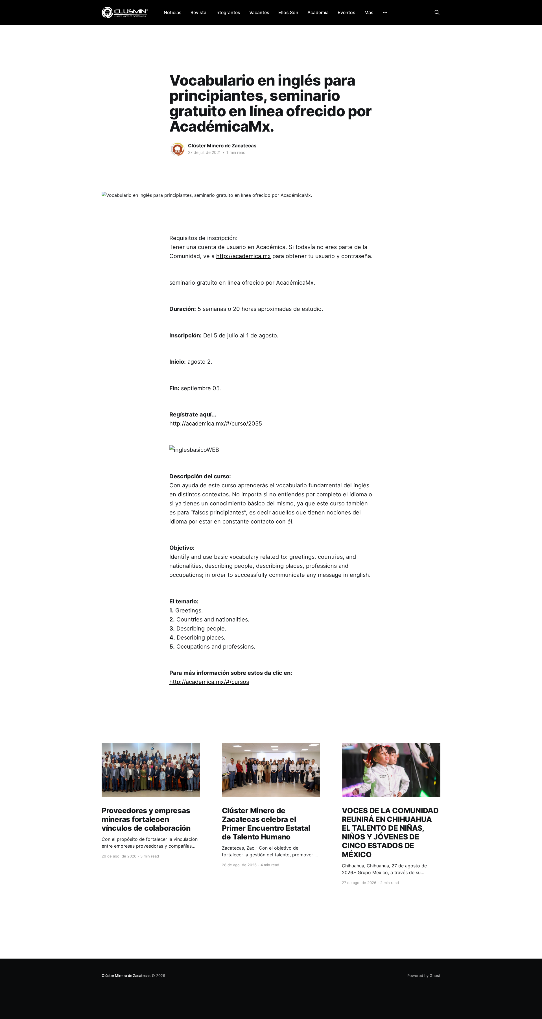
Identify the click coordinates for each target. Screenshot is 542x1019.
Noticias (173, 12)
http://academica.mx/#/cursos (209, 681)
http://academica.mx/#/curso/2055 (215, 423)
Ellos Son (288, 12)
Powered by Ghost (423, 975)
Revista (198, 12)
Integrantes (227, 12)
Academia (318, 12)
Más (368, 12)
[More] (385, 12)
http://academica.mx (243, 256)
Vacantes (259, 12)
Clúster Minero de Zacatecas (222, 146)
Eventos (346, 12)
